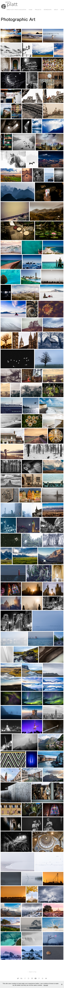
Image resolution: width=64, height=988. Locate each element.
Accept (46, 985)
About (56, 9)
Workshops (47, 9)
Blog (62, 9)
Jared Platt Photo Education (16, 9)
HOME (30, 9)
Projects (38, 9)
